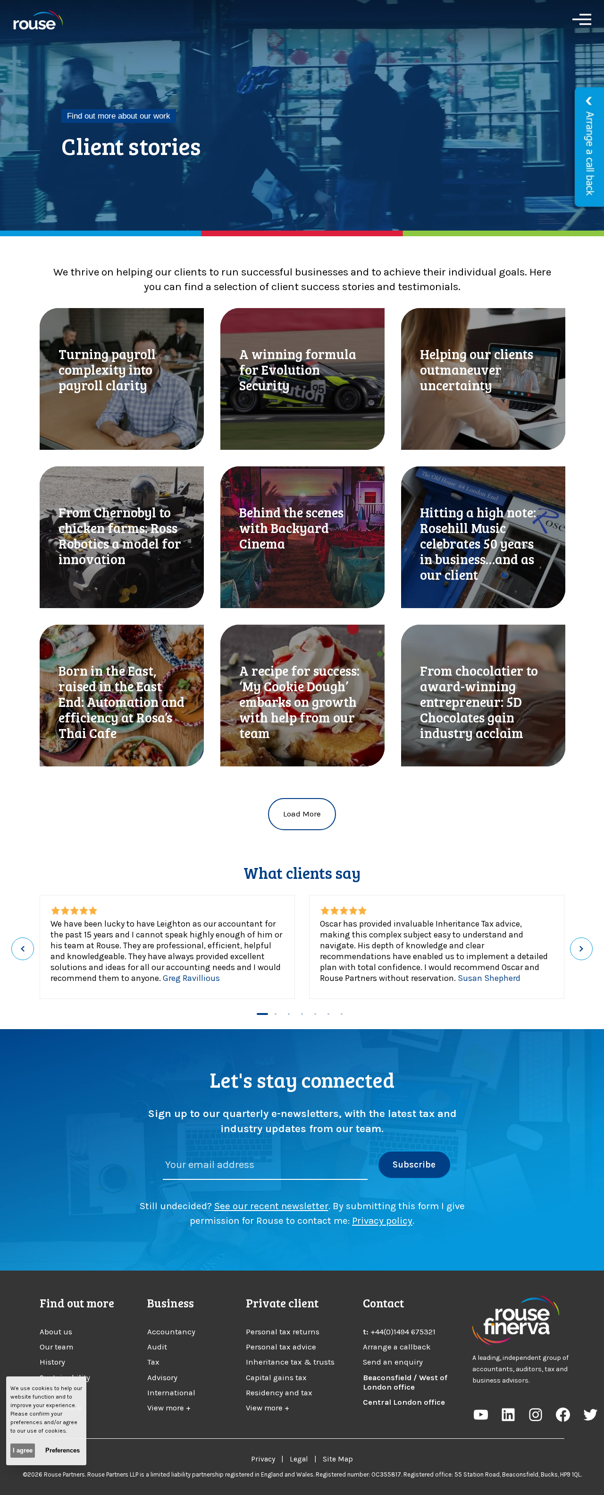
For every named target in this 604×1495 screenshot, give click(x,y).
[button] (262, 1014)
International (171, 1392)
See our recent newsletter (271, 1205)
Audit (157, 1346)
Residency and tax (279, 1392)
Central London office (404, 1402)
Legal (299, 1459)
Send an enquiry (393, 1362)
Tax (153, 1362)
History (52, 1362)
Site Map (338, 1459)
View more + (169, 1407)
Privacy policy (382, 1220)
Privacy (263, 1459)
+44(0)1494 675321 (403, 1331)
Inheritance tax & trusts (290, 1362)
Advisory (162, 1377)
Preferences (62, 1450)
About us (56, 1331)
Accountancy (171, 1331)
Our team (56, 1346)
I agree (23, 1450)
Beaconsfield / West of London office (405, 1382)
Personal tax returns (282, 1331)
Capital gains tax (276, 1377)
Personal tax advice (281, 1346)
